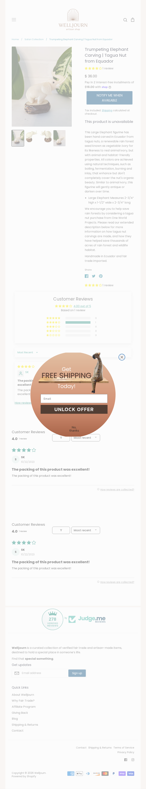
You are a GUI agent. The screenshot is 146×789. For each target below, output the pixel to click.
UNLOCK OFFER (74, 409)
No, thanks (74, 429)
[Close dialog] (122, 357)
